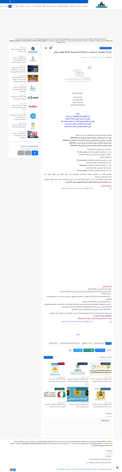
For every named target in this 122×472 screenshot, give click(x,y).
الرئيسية (85, 6)
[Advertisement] (61, 24)
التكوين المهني (9, 6)
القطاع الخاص (36, 6)
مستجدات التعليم (25, 6)
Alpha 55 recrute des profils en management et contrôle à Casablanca (18, 117)
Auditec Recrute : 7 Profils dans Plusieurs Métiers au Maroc (19, 107)
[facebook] (10, 1)
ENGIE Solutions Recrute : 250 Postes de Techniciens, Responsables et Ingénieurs (18, 70)
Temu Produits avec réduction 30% (100, 459)
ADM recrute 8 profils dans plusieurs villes (18, 50)
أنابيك (17, 6)
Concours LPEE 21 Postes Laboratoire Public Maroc (19, 126)
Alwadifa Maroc (53, 343)
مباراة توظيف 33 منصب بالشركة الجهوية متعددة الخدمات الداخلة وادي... (78, 381)
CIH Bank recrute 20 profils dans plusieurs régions (18, 98)
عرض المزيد (48, 357)
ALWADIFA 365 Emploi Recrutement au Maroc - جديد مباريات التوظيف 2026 (77, 469)
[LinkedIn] (28, 153)
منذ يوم (23, 113)
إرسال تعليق (105, 420)
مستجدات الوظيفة (75, 6)
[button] (100, 350)
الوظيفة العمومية (62, 6)
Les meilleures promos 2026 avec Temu (98, 462)
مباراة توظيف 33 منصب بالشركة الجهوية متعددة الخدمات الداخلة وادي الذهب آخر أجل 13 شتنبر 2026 (18, 60)
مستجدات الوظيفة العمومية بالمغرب (69, 343)
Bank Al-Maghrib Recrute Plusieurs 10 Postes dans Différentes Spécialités (19, 79)
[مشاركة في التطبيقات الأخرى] (70, 350)
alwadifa (108, 456)
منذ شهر (23, 85)
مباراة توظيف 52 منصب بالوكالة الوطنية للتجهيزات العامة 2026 (19, 89)
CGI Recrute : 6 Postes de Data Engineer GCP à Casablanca (19, 136)
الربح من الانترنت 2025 (49, 6)
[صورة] (33, 50)
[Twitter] (21, 153)
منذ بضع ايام (107, 377)
